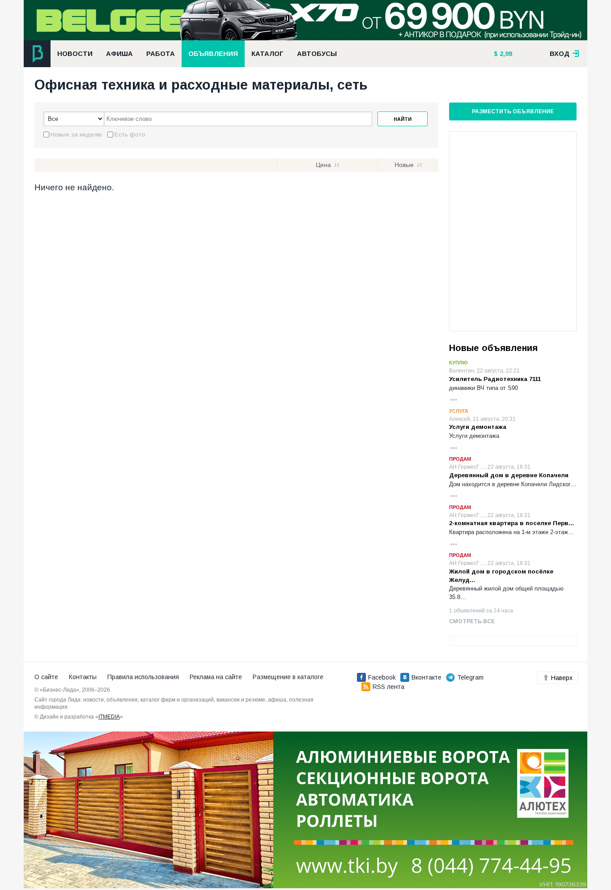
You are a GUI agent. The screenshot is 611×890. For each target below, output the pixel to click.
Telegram (470, 677)
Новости (75, 53)
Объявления (213, 53)
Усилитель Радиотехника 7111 (495, 379)
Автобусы (317, 53)
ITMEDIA (109, 717)
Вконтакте (426, 677)
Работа (160, 53)
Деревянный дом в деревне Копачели (509, 475)
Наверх (562, 677)
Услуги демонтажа (477, 427)
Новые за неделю (76, 134)
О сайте (46, 676)
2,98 (505, 53)
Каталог (267, 53)
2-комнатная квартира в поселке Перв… (511, 523)
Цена (323, 164)
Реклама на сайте (216, 676)
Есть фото (130, 134)
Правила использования (143, 676)
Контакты (83, 676)
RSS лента (388, 686)
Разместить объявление (513, 111)
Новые (404, 164)
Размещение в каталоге (288, 676)
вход (560, 53)
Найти (403, 119)
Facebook (382, 677)
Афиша (119, 53)
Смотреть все (472, 621)
